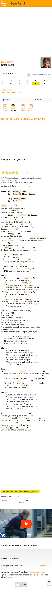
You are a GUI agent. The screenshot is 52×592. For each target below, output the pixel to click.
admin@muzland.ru (37, 572)
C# (11, 81)
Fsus (26, 385)
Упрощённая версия (10, 92)
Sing (19, 497)
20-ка (23, 110)
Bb (9, 194)
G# (19, 84)
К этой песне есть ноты (42, 75)
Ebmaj (24, 191)
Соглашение (44, 566)
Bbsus (15, 194)
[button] (26, 523)
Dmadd (17, 191)
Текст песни (6, 90)
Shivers (4, 500)
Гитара (5, 110)
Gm (9, 191)
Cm (21, 255)
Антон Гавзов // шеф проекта (29, 178)
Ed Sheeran (7, 61)
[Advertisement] (26, 33)
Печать (30, 110)
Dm (3, 259)
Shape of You (6, 497)
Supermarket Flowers (23, 501)
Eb (27, 81)
